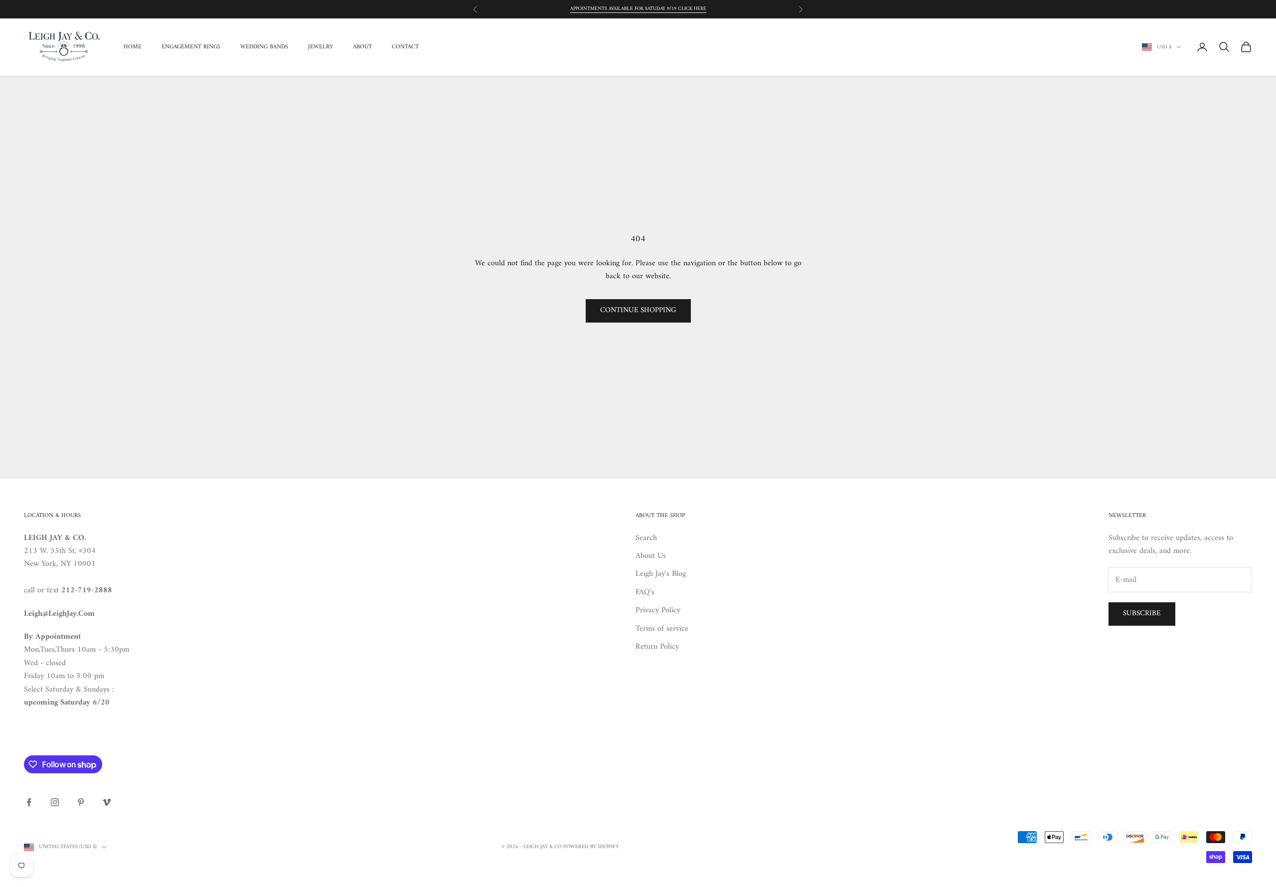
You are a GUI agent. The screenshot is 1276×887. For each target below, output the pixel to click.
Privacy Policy (658, 610)
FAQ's (645, 592)
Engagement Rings (190, 47)
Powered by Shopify (591, 847)
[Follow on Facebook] (29, 802)
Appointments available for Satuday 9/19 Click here (638, 8)
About (362, 47)
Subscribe (1142, 613)
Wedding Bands (264, 47)
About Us (651, 556)
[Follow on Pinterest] (81, 802)
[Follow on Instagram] (55, 802)
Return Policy (657, 647)
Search (646, 538)
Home (133, 47)
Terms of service (662, 629)
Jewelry (320, 47)
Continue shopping (638, 310)
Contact (405, 47)
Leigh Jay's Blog (661, 574)
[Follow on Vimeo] (107, 802)
